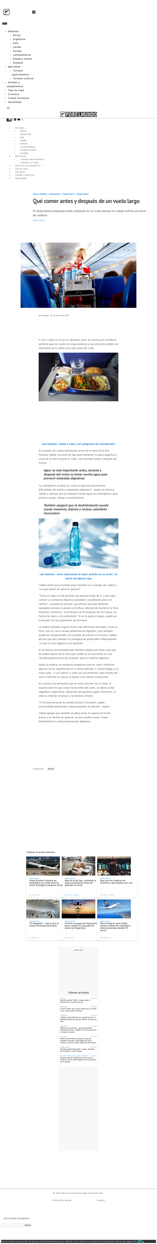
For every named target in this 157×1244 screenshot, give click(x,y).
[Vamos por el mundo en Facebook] (8, 120)
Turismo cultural (23, 78)
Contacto (101, 1200)
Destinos (13, 31)
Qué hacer (14, 66)
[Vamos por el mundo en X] (15, 120)
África (17, 35)
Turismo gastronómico (20, 72)
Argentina (19, 39)
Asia (15, 43)
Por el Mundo (40, 194)
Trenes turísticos (18, 98)
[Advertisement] (77, 232)
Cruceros (13, 94)
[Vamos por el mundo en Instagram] (11, 120)
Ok (140, 1241)
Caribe (17, 47)
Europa (17, 50)
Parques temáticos (83, 1055)
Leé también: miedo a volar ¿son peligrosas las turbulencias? (78, 443)
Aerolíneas (14, 102)
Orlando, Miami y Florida (68, 1055)
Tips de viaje (16, 90)
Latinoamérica (22, 54)
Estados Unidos (22, 58)
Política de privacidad (62, 1200)
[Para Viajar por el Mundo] (78, 114)
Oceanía (18, 62)
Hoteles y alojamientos (15, 84)
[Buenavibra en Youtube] (19, 120)
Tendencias (63, 1015)
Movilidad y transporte (62, 194)
